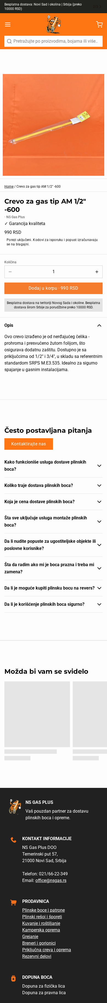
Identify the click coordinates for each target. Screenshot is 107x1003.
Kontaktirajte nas (28, 443)
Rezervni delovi (36, 956)
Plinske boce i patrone (43, 910)
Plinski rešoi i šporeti (42, 916)
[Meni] (9, 24)
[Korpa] (97, 24)
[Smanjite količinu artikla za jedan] (10, 272)
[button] (53, 288)
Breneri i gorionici (39, 943)
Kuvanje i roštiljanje (41, 923)
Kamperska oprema (41, 930)
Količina (10, 262)
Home (8, 186)
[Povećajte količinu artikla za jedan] (96, 272)
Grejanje (30, 936)
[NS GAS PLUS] (53, 24)
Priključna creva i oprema (46, 949)
